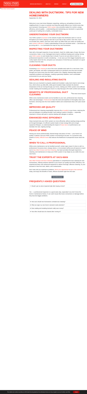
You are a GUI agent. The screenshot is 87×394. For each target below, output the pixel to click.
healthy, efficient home (42, 137)
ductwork (45, 37)
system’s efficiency (38, 43)
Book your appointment (62, 169)
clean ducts (64, 125)
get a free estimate (76, 169)
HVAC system (51, 27)
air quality (65, 110)
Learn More (68, 392)
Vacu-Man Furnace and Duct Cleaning (44, 150)
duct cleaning (42, 68)
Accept (76, 392)
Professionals (48, 99)
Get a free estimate (76, 4)
